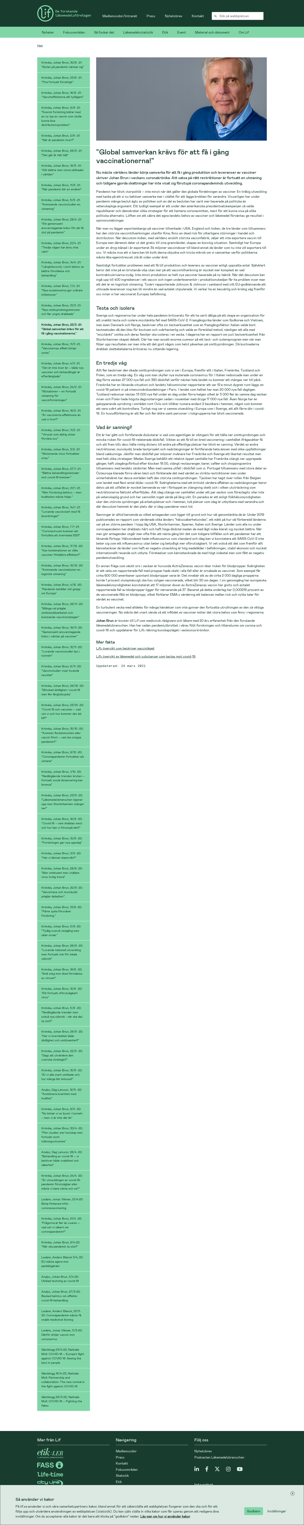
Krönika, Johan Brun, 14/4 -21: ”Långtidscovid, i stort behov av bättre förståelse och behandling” (62, 268)
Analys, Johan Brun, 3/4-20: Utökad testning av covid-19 (60, 1279)
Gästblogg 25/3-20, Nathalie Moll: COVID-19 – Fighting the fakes (61, 1401)
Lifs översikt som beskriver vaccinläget (125, 648)
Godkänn (253, 1511)
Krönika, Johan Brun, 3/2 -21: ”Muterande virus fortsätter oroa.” (60, 453)
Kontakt (198, 16)
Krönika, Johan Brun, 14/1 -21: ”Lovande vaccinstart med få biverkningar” (60, 511)
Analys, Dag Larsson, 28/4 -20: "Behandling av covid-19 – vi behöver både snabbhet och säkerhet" (61, 1158)
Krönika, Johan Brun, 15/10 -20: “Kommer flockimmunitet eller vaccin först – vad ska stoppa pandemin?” (62, 735)
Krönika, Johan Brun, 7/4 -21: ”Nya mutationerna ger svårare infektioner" (62, 290)
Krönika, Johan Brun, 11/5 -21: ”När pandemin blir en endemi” (61, 187)
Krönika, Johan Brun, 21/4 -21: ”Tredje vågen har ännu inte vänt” (61, 247)
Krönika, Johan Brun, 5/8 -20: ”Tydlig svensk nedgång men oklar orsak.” (61, 931)
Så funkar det (104, 32)
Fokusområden (74, 32)
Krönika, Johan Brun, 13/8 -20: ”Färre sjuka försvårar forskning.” (61, 911)
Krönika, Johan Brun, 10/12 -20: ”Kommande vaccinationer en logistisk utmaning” (62, 570)
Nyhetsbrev (173, 16)
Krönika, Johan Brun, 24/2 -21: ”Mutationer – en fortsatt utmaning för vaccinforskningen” (61, 393)
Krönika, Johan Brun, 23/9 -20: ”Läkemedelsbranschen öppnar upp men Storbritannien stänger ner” (62, 801)
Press (151, 16)
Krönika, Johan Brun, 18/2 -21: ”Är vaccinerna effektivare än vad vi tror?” (61, 415)
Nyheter (48, 32)
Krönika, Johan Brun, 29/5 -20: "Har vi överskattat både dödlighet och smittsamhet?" (62, 1036)
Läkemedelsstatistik (138, 32)
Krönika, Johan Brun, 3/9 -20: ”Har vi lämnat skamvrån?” (61, 855)
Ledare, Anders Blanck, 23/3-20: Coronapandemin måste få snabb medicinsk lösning (61, 1315)
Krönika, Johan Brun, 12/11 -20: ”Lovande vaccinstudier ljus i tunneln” (61, 651)
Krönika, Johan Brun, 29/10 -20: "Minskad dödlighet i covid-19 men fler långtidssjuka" (62, 690)
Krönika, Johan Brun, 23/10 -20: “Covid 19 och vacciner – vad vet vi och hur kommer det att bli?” (62, 711)
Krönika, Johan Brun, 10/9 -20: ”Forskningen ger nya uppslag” (61, 840)
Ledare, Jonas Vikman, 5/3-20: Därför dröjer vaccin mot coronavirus (61, 1334)
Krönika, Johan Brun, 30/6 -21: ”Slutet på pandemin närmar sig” (62, 65)
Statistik (122, 1475)
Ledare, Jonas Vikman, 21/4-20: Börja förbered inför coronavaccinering (62, 1203)
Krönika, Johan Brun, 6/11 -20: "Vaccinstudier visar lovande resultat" (61, 670)
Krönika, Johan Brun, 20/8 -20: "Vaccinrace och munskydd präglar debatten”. (62, 892)
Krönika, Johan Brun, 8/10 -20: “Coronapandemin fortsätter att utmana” (62, 756)
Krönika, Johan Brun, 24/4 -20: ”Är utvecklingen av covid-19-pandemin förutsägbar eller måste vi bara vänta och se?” (62, 1182)
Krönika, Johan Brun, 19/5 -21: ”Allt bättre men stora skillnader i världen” (62, 170)
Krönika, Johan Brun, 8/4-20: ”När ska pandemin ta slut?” (60, 1244)
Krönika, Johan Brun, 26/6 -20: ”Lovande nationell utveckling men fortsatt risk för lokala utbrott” (62, 952)
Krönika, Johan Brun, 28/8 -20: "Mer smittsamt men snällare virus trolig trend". (62, 873)
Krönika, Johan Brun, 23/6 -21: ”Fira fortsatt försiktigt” (61, 80)
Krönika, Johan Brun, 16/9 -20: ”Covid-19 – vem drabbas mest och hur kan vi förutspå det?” (61, 823)
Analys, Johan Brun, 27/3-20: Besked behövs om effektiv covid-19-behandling (60, 1296)
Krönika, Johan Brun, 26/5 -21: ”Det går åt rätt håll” (61, 153)
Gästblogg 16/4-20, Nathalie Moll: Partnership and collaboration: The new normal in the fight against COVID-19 (63, 1380)
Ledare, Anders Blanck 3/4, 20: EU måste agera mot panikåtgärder (62, 1261)
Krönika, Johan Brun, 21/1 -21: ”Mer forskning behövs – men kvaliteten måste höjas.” (61, 492)
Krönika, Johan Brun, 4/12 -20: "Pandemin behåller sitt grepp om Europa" (61, 589)
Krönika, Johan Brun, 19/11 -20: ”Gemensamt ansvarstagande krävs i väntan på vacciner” (62, 632)
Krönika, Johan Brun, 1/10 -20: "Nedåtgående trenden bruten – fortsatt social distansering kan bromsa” (63, 778)
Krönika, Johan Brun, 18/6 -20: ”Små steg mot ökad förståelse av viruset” (61, 974)
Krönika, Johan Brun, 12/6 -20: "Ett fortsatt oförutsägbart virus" (61, 993)
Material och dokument (212, 32)
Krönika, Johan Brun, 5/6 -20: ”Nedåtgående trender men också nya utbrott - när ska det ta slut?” (62, 1014)
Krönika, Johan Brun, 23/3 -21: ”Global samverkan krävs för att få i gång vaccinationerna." (62, 329)
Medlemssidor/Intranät (119, 16)
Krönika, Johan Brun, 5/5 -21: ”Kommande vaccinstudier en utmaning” (60, 204)
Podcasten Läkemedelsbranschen (219, 1457)
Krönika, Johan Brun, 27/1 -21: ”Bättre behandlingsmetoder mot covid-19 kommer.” (61, 473)
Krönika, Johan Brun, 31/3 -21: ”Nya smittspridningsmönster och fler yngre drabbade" (61, 310)
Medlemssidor (126, 1451)
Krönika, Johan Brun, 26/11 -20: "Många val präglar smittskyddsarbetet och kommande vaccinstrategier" (62, 610)
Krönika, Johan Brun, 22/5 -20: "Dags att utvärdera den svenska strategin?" (62, 1055)
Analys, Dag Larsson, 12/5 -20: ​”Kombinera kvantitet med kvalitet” (62, 1094)
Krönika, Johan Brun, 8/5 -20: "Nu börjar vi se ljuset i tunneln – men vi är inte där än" (62, 1113)
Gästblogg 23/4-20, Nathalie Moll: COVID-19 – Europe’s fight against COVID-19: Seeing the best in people (62, 1356)
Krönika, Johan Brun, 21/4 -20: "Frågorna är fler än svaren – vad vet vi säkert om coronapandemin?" (61, 1225)
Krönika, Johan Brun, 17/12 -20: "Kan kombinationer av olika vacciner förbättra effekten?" (62, 550)
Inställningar (276, 1511)
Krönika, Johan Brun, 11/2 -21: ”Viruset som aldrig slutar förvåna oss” (60, 434)
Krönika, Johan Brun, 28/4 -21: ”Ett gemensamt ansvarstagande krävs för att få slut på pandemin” (62, 226)
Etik (165, 32)
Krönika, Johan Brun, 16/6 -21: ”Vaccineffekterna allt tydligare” (62, 95)
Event (181, 32)
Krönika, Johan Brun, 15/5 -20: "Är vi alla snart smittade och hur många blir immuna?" (61, 1074)
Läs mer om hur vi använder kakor (165, 1516)
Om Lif (244, 32)
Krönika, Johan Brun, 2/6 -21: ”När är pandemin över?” (60, 138)
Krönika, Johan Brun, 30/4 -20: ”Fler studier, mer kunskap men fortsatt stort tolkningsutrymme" (62, 1134)
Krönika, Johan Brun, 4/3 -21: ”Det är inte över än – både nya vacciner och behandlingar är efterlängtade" (62, 370)
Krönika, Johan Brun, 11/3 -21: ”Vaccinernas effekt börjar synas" (60, 348)
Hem (40, 45)
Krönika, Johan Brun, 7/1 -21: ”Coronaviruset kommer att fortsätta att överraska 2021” (60, 531)
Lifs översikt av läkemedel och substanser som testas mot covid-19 (145, 656)
